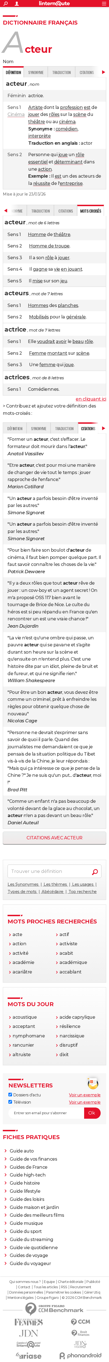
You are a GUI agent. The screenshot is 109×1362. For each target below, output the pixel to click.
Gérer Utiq (92, 1292)
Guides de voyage (29, 1255)
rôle (80, 154)
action (45, 169)
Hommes (38, 305)
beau (78, 341)
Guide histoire (25, 1183)
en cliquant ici (91, 399)
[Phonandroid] (80, 1355)
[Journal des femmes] (28, 1322)
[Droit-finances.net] (80, 1333)
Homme (37, 234)
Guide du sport (26, 1231)
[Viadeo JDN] (80, 1344)
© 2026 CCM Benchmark (81, 1298)
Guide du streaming (31, 1239)
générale (76, 317)
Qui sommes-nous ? (25, 1282)
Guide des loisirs (27, 1199)
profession (71, 107)
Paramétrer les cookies (63, 1292)
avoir (61, 341)
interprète (39, 136)
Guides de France (29, 1167)
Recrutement (80, 1287)
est (87, 107)
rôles (54, 114)
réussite (41, 183)
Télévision (21, 1102)
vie (57, 269)
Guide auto (22, 1151)
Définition (14, 428)
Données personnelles (26, 1292)
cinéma (67, 121)
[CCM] (80, 1322)
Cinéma (16, 114)
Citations (87, 72)
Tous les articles (46, 1287)
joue (63, 154)
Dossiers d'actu (26, 1094)
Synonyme (35, 72)
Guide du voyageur (30, 1263)
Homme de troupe (49, 246)
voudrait (46, 341)
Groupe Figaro (48, 1298)
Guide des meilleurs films (37, 1215)
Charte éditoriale (70, 1282)
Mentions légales (20, 1298)
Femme (37, 353)
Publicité (93, 1282)
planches (68, 305)
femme (47, 364)
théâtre (36, 121)
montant (57, 353)
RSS (64, 1287)
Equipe (49, 1282)
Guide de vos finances (33, 1159)
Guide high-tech (28, 1175)
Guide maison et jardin (34, 1207)
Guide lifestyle (25, 1191)
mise (37, 281)
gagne (40, 269)
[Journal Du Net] (28, 1333)
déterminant (68, 162)
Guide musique (26, 1223)
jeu (63, 281)
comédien (67, 129)
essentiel (38, 162)
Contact (24, 1287)
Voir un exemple (85, 1094)
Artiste (35, 107)
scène (79, 114)
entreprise (71, 183)
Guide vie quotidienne (34, 1247)
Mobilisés (39, 317)
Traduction (61, 72)
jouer (33, 114)
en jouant (71, 269)
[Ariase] (28, 1356)
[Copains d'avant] (28, 1344)
